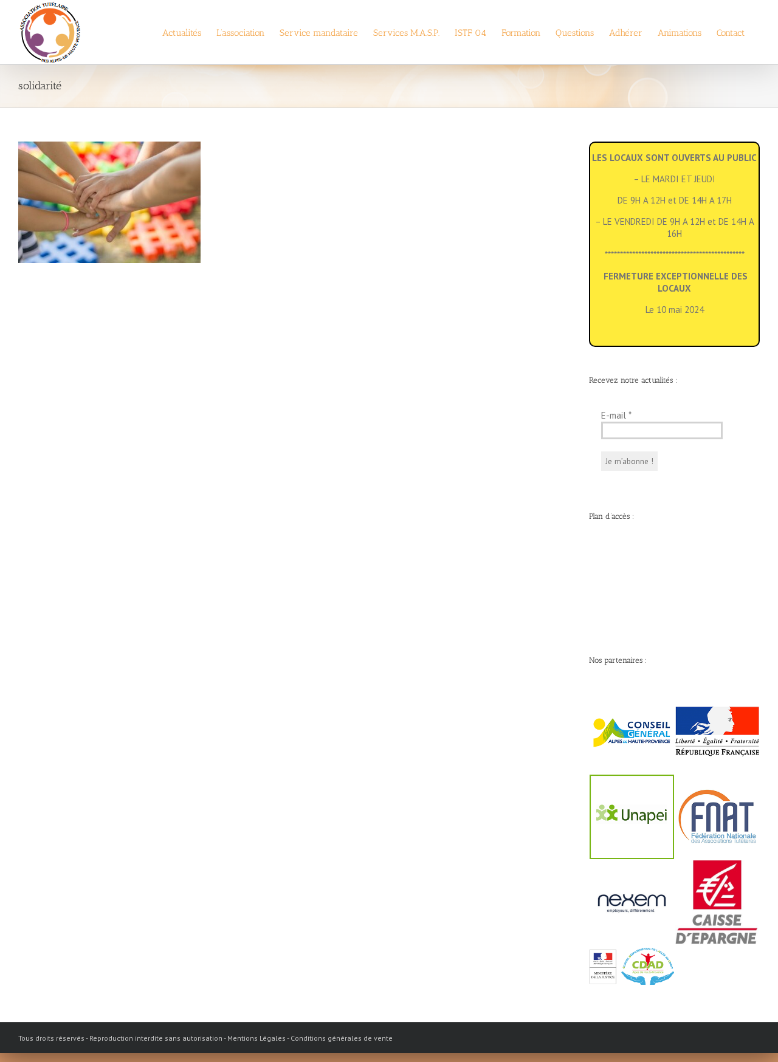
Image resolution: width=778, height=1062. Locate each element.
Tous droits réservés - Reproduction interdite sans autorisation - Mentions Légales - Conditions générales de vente (205, 1038)
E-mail (616, 415)
